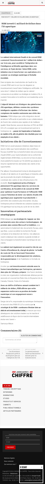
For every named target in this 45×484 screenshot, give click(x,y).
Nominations (8, 395)
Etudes (6, 398)
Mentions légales (9, 458)
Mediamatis (14, 473)
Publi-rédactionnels (12, 408)
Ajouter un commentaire (31, 335)
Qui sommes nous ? (10, 464)
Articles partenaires (12, 411)
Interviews (7, 392)
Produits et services (12, 401)
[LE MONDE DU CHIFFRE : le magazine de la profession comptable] (11, 2)
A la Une (17, 13)
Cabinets (7, 405)
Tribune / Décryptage (12, 389)
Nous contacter (9, 461)
